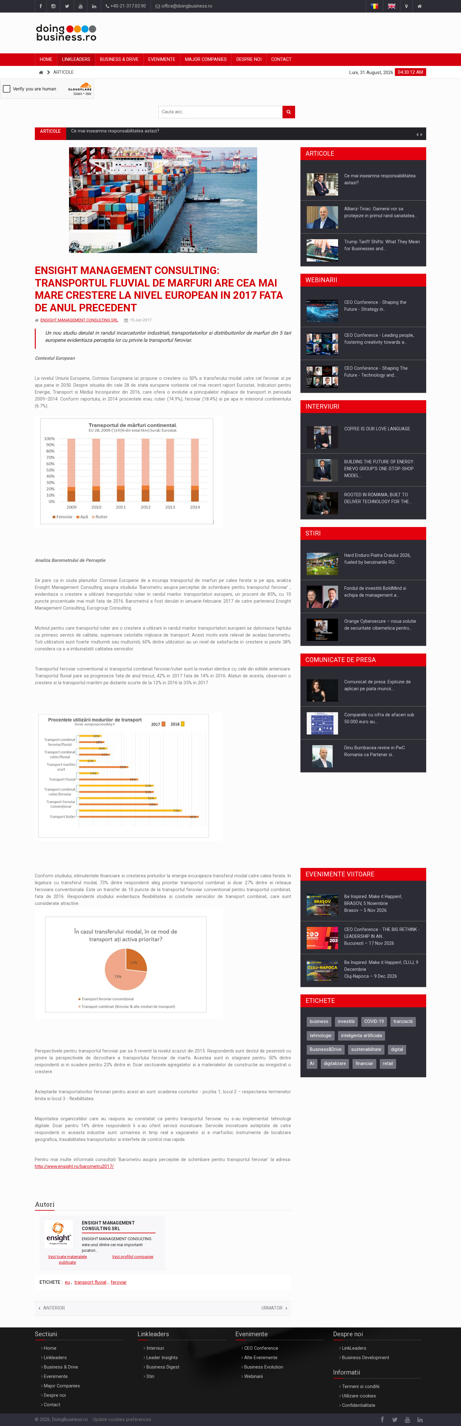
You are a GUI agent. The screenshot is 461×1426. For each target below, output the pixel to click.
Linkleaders (76, 59)
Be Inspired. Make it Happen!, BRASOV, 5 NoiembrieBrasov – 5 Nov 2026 (373, 903)
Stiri (150, 1376)
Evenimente (161, 59)
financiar (364, 1063)
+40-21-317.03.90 (127, 6)
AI (312, 1063)
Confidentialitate (358, 1405)
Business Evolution (263, 1367)
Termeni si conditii (360, 1386)
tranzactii (403, 1021)
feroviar (119, 1282)
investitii (346, 1021)
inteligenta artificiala (361, 1035)
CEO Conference (261, 1348)
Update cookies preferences (122, 1419)
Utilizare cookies (359, 1396)
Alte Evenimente (261, 1357)
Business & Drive (119, 59)
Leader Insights (162, 1357)
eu (67, 1282)
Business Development (365, 1357)
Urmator (272, 1308)
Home (46, 59)
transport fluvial (90, 1282)
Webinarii (253, 1376)
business (319, 1021)
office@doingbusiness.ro (186, 6)
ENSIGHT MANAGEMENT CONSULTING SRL (79, 320)
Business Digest (162, 1367)
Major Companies (206, 59)
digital (397, 1049)
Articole (63, 72)
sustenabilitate (366, 1049)
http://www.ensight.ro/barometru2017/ (74, 1166)
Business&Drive (326, 1049)
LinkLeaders (354, 1348)
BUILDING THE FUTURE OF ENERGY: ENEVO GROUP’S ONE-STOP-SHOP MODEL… (379, 468)
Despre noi (249, 59)
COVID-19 (374, 1021)
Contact (281, 59)
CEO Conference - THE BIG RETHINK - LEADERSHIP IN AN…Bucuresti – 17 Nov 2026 (382, 936)
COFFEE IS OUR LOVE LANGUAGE (377, 428)
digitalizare (335, 1063)
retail (388, 1063)
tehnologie (320, 1035)
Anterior (54, 1308)
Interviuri (155, 1348)
